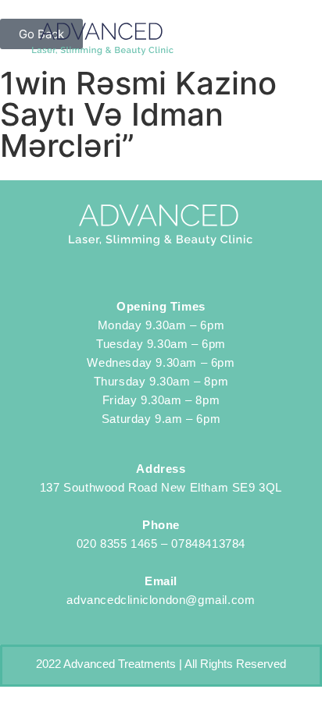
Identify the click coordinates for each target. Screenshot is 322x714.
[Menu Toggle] (283, 39)
